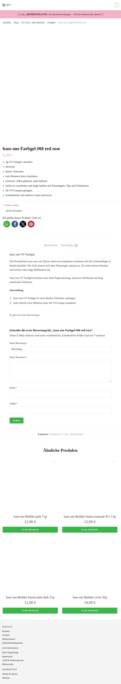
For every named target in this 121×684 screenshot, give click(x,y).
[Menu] (4, 5)
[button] (6, 224)
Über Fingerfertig (10, 652)
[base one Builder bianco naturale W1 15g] (89, 485)
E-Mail (14, 403)
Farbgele (51, 22)
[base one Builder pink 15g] (30, 485)
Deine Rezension (18, 357)
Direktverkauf (8, 639)
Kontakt (6, 631)
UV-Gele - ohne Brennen (33, 22)
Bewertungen (67, 245)
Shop (16, 22)
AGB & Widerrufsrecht (12, 660)
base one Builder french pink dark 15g (30, 597)
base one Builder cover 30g (90, 597)
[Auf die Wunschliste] (54, 461)
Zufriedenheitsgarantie (12, 643)
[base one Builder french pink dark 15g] (30, 566)
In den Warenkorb (30, 529)
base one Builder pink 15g (30, 516)
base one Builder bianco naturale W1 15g (90, 516)
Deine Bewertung (18, 343)
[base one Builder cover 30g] (89, 566)
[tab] (50, 243)
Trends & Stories (10, 674)
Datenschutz (8, 664)
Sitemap (6, 678)
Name (13, 388)
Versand (6, 635)
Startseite (7, 22)
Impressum (7, 656)
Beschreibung (50, 245)
